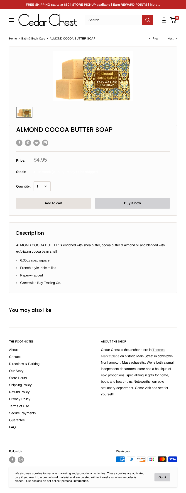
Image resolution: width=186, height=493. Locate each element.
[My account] (164, 19)
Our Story (16, 371)
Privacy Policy (19, 399)
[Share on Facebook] (19, 142)
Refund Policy (19, 392)
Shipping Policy (20, 385)
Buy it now (132, 203)
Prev (155, 38)
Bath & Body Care (33, 38)
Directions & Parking (24, 364)
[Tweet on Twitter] (36, 142)
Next (170, 38)
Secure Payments (22, 413)
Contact (15, 357)
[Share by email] (45, 142)
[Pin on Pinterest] (28, 142)
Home (13, 38)
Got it (162, 477)
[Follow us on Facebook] (12, 459)
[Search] (147, 20)
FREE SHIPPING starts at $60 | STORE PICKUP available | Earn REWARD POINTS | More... (93, 4)
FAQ (12, 427)
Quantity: (23, 186)
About (13, 350)
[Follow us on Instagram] (21, 459)
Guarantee (17, 420)
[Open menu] (11, 20)
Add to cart (53, 203)
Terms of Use (19, 406)
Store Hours (18, 378)
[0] (173, 20)
